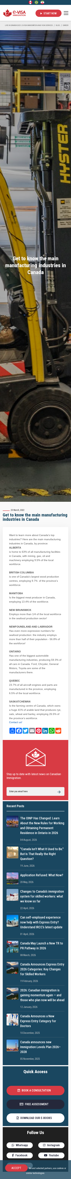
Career (65, 25)
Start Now (50, 13)
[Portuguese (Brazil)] (36, 2)
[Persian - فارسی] (42, 2)
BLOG (58, 25)
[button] (35, 1090)
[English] (30, 2)
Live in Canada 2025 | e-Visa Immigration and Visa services (29, 25)
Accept (16, 1168)
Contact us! (15, 722)
